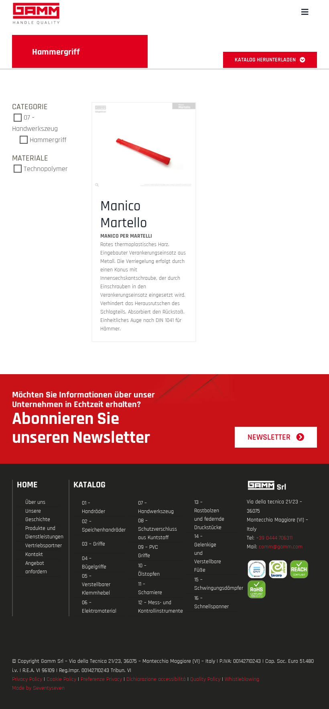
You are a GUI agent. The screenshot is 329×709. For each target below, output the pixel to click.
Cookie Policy (61, 679)
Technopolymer (46, 168)
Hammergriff (48, 140)
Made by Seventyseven (38, 688)
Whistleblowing (242, 679)
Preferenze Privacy (101, 679)
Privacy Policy (27, 679)
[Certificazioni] (282, 579)
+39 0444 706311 (274, 538)
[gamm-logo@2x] (36, 5)
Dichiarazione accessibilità (156, 679)
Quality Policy (205, 679)
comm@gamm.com (281, 546)
